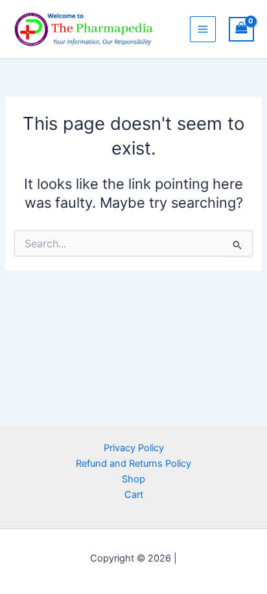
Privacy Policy (134, 448)
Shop (133, 479)
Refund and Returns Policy (133, 463)
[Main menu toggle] (203, 29)
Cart (133, 495)
